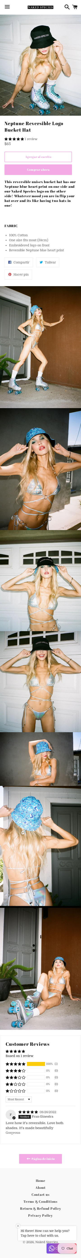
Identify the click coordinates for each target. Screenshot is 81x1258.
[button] (14, 139)
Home (40, 1180)
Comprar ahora (38, 170)
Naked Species (46, 1242)
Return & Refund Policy (40, 1208)
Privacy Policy (40, 1215)
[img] (28, 1112)
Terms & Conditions (40, 1201)
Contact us (41, 1194)
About (40, 1187)
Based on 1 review (19, 1056)
